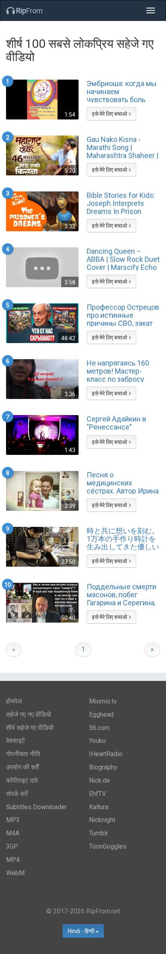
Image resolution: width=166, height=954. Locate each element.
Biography (103, 767)
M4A (12, 833)
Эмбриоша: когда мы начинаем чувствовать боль (122, 91)
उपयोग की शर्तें (22, 767)
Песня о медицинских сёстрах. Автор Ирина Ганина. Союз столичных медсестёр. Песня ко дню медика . (123, 482)
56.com (99, 728)
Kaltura (98, 807)
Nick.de (99, 780)
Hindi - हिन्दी (81, 931)
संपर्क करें (17, 794)
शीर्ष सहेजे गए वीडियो (30, 728)
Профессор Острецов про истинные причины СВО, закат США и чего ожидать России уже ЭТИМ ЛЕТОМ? (123, 315)
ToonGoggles (108, 846)
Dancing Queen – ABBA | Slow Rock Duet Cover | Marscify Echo (123, 259)
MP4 (13, 860)
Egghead (101, 714)
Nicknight (102, 820)
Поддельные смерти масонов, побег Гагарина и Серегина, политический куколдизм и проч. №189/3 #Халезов (121, 594)
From (29, 10)
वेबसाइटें (15, 740)
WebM (15, 873)
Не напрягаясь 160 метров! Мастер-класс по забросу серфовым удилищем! (118, 370)
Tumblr (98, 833)
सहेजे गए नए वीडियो (28, 714)
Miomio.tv (103, 701)
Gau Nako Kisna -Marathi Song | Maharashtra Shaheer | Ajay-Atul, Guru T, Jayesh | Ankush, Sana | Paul (122, 147)
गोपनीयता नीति (23, 754)
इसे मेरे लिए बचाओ (109, 114)
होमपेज (14, 701)
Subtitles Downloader (36, 807)
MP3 (13, 820)
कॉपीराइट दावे (22, 780)
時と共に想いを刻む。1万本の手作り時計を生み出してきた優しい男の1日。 (123, 538)
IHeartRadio (105, 754)
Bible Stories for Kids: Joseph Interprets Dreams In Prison (121, 203)
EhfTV (97, 794)
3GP (12, 846)
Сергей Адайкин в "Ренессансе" (116, 423)
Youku (97, 740)
